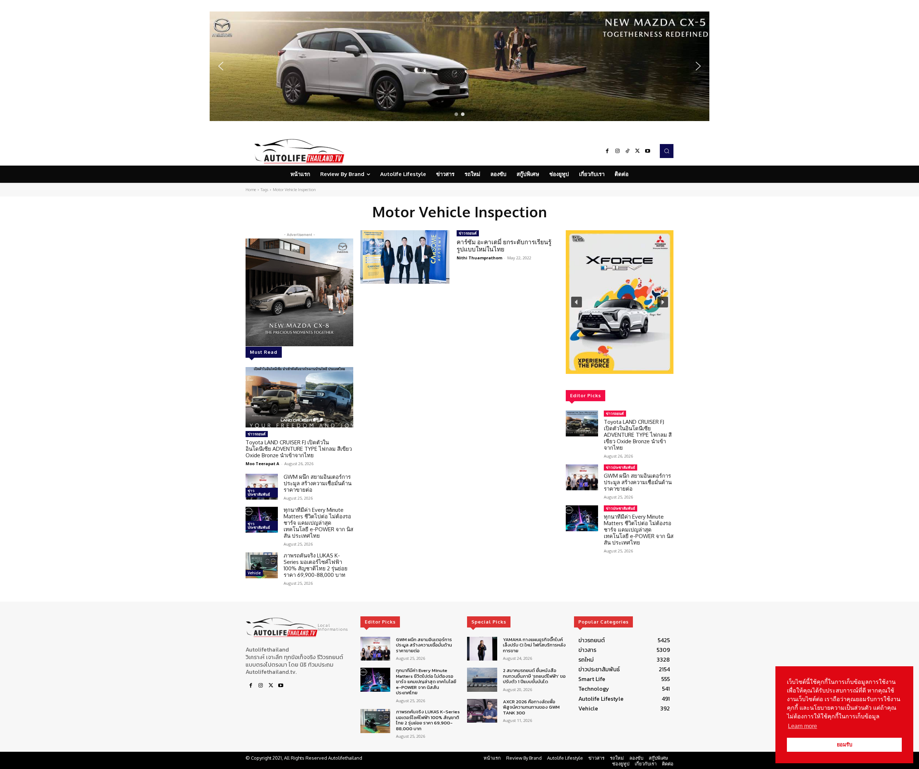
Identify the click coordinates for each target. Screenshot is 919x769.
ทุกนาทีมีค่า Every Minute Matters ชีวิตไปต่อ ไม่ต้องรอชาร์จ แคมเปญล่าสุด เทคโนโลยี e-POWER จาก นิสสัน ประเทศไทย (318, 522)
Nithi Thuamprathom (479, 257)
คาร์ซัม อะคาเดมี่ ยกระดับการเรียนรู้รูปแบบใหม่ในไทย (504, 245)
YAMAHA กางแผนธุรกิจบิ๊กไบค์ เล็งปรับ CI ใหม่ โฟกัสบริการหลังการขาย (534, 645)
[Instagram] (617, 151)
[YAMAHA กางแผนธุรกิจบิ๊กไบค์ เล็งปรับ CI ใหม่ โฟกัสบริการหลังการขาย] (482, 649)
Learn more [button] (802, 726)
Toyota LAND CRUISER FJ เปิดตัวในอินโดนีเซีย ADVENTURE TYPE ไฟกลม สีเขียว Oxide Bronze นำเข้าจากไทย (299, 449)
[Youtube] (648, 151)
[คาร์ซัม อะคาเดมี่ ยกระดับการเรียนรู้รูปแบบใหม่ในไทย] (404, 257)
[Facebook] (607, 151)
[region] (459, 66)
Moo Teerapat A (262, 463)
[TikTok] (627, 151)
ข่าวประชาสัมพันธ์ (259, 492)
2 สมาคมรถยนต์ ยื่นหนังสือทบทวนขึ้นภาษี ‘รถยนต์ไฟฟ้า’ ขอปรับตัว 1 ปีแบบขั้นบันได (534, 676)
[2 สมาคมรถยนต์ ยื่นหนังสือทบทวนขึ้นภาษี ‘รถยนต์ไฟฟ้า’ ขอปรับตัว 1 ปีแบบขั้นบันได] (482, 680)
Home (251, 189)
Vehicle (254, 572)
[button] (459, 66)
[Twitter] (638, 151)
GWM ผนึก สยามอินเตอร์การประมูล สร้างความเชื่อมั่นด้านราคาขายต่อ (317, 483)
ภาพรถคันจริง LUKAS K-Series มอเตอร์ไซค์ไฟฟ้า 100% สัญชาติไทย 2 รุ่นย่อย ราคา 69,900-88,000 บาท (315, 565)
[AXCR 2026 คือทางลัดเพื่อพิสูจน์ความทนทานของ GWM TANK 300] (482, 711)
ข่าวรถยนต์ (257, 433)
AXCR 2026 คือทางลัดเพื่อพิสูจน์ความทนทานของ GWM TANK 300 (531, 707)
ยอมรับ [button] (844, 744)
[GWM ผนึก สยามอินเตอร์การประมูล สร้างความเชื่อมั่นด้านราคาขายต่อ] (262, 487)
